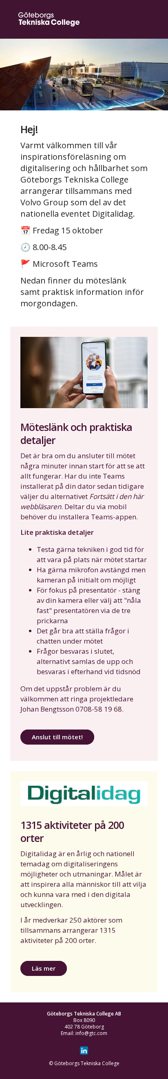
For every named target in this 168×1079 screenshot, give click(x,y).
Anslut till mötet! (57, 737)
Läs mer (43, 968)
